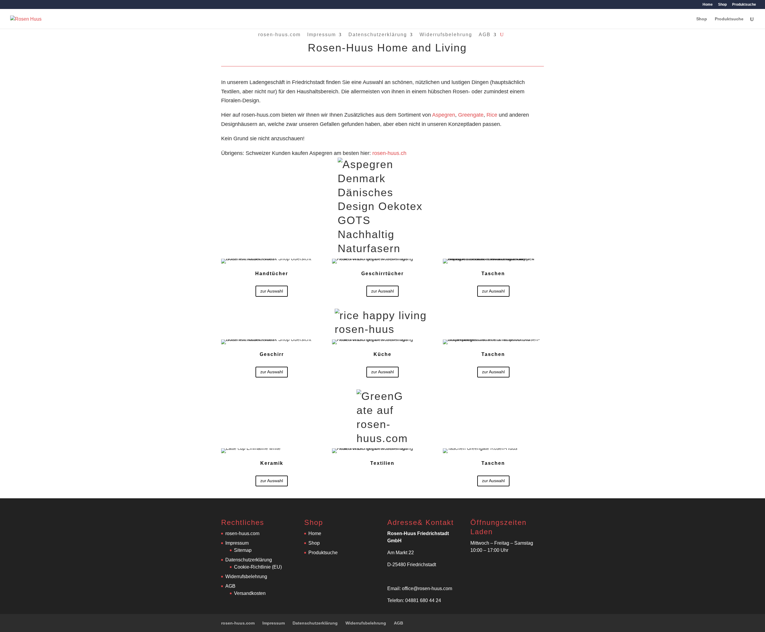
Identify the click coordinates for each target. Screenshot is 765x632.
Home (708, 5)
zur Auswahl (271, 291)
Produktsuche (744, 5)
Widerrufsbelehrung (446, 34)
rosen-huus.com (279, 34)
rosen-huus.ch (388, 153)
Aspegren (443, 115)
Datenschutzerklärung (377, 34)
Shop (722, 5)
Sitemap (243, 550)
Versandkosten (250, 593)
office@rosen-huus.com (427, 588)
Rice (491, 115)
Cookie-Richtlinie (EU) (258, 566)
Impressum (321, 34)
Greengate (471, 115)
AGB (485, 34)
